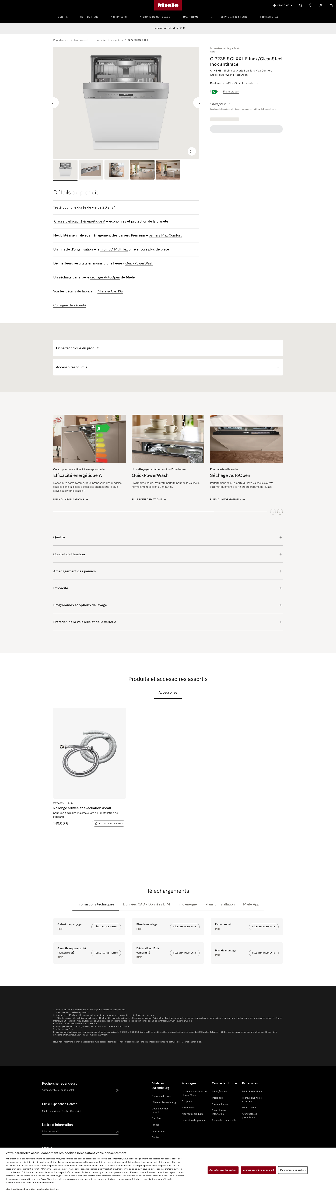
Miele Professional (252, 1091)
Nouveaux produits (192, 1114)
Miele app (217, 1098)
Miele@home (219, 1091)
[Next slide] (198, 102)
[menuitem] (65, 16)
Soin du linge (89, 17)
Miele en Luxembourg (164, 1102)
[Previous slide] (53, 102)
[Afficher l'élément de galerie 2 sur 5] (91, 170)
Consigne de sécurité (69, 305)
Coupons (187, 1101)
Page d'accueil (61, 40)
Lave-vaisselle (81, 40)
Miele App (251, 904)
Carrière (156, 1118)
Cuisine (63, 17)
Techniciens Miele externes (252, 1100)
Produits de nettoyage (154, 17)
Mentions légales (15, 1189)
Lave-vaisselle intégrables (109, 40)
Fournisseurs (159, 1131)
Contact (156, 1137)
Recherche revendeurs (59, 1083)
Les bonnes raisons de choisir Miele (194, 1093)
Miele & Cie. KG (110, 291)
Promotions (188, 1107)
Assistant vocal (220, 1104)
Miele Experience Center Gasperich (61, 1111)
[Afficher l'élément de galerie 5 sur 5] (168, 170)
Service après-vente (234, 17)
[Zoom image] (192, 151)
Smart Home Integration (219, 1112)
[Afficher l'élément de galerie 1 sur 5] (65, 170)
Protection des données (37, 1189)
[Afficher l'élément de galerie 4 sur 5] (142, 170)
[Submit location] (117, 1090)
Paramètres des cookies (293, 1170)
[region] (126, 103)
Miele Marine (249, 1107)
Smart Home (190, 17)
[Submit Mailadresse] (117, 1132)
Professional (269, 17)
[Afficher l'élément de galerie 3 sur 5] (116, 170)
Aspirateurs (119, 17)
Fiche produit (231, 91)
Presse (155, 1125)
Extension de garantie (194, 1120)
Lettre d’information (57, 1125)
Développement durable (160, 1110)
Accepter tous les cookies (223, 1170)
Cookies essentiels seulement (258, 1170)
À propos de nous (161, 1096)
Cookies (54, 1189)
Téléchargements (106, 927)
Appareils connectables (224, 1120)
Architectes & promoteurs (249, 1116)
